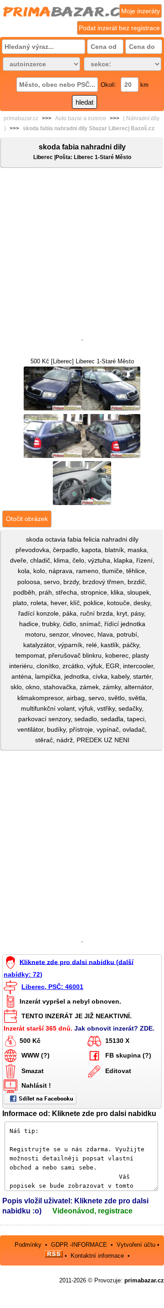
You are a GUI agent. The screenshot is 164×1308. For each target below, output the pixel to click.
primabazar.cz (21, 118)
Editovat (118, 1070)
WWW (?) (35, 1055)
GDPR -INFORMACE (80, 1244)
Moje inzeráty (140, 11)
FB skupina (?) (128, 1055)
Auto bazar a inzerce (80, 118)
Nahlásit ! (36, 1085)
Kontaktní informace (97, 1255)
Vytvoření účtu (136, 1244)
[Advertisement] (82, 255)
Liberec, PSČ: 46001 (52, 986)
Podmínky (28, 1244)
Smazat (32, 1070)
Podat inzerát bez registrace (119, 28)
